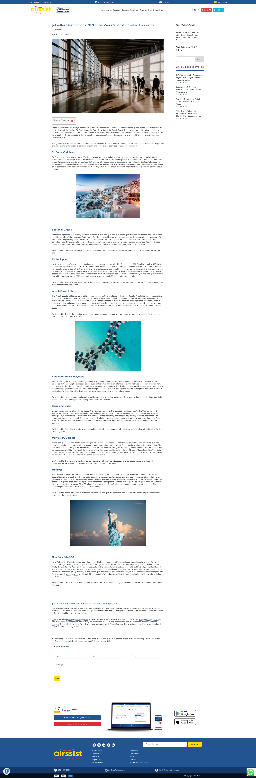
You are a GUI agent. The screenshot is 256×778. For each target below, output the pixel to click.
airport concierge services (77, 619)
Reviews (143, 10)
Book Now (218, 10)
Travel (66, 34)
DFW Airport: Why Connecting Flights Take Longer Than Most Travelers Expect (189, 77)
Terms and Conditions (139, 762)
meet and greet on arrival (150, 619)
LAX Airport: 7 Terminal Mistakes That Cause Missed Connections (188, 89)
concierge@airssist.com (107, 2)
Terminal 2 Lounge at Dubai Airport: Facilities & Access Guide (188, 101)
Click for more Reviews (77, 724)
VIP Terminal (97, 754)
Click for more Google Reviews (77, 717)
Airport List (96, 759)
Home (100, 10)
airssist (55, 619)
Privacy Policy (97, 762)
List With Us (134, 754)
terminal (55, 624)
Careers (133, 759)
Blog (150, 10)
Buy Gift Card (222, 2)
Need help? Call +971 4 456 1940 (40, 2)
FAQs (132, 756)
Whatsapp (167, 2)
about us (108, 10)
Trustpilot (75, 709)
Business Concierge (129, 10)
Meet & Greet (97, 750)
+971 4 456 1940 (63, 770)
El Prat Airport (58, 420)
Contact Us (158, 10)
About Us (95, 756)
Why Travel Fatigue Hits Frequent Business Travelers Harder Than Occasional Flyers (189, 113)
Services (116, 10)
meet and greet (71, 574)
